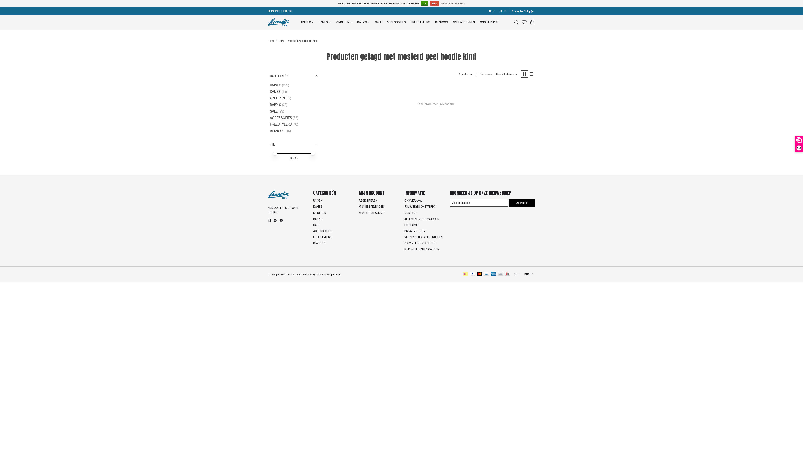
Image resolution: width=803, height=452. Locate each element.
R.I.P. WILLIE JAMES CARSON (421, 249)
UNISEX (275, 85)
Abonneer (522, 203)
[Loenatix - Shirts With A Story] (278, 22)
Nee (434, 3)
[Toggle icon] (516, 22)
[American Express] (493, 274)
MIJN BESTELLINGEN (371, 206)
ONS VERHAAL (489, 22)
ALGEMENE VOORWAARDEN (421, 219)
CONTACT (410, 213)
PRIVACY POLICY (414, 231)
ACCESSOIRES (396, 22)
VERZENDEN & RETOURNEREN (423, 237)
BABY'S (275, 104)
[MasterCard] (479, 274)
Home (271, 41)
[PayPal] (472, 274)
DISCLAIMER (412, 225)
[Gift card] (507, 274)
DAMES (275, 91)
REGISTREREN (368, 200)
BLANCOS (441, 22)
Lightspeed (334, 274)
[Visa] (486, 274)
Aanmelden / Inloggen (523, 11)
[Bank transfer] (500, 274)
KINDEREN (277, 98)
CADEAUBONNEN (464, 22)
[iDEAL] (465, 274)
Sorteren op (486, 74)
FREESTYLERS (420, 22)
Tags (281, 41)
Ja (424, 3)
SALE (378, 22)
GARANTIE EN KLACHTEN (419, 243)
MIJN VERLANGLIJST (371, 213)
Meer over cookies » (453, 3)
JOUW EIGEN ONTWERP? (419, 206)
